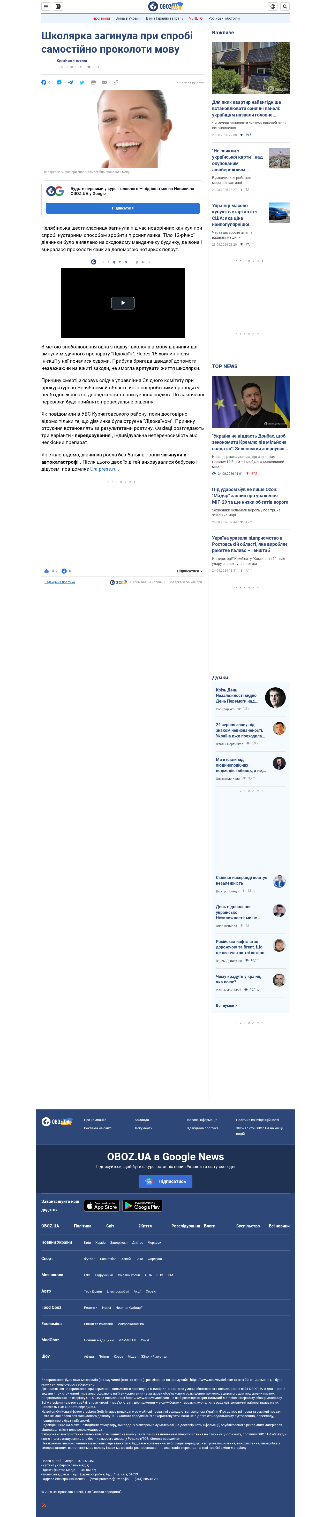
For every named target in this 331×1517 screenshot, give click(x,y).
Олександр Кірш (228, 779)
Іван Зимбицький (228, 990)
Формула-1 (156, 1259)
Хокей (126, 1259)
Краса (118, 1356)
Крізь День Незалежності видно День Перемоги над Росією (236, 696)
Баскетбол (108, 1259)
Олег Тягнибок (226, 926)
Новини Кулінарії (129, 1308)
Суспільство (248, 1226)
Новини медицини (99, 1340)
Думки (220, 677)
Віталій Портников (229, 744)
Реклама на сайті (97, 1128)
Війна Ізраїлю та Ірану (164, 18)
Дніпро (137, 1242)
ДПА (148, 1275)
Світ (110, 1226)
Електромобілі (118, 1291)
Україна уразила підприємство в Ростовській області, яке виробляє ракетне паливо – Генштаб (250, 544)
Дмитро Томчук (227, 891)
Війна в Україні (128, 18)
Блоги (209, 1226)
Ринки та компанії (98, 1324)
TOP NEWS (224, 366)
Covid (145, 1340)
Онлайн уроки (129, 1275)
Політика (83, 1226)
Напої (106, 1308)
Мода (132, 1356)
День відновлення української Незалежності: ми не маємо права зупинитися (240, 912)
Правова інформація (201, 1120)
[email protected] (102, 1479)
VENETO (196, 18)
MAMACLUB (127, 1340)
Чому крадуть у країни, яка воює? (238, 979)
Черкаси (154, 1242)
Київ (87, 1242)
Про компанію (95, 1120)
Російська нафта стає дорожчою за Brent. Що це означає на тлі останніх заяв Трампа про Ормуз (241, 947)
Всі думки (225, 1005)
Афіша (89, 1356)
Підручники (104, 1275)
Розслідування (185, 1226)
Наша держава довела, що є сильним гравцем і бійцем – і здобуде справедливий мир (248, 462)
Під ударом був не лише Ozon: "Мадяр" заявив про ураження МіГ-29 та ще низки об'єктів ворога (250, 496)
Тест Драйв (93, 1291)
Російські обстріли (224, 18)
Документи (144, 1128)
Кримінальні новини (72, 61)
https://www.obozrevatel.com (211, 1380)
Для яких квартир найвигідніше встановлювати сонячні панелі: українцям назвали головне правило (246, 108)
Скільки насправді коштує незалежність (241, 880)
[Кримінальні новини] (118, 584)
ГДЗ (87, 1275)
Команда (142, 1120)
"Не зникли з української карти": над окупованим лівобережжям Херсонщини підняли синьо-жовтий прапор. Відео (237, 160)
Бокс (139, 1259)
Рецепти (90, 1308)
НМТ (171, 1275)
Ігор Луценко (225, 709)
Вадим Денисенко (229, 961)
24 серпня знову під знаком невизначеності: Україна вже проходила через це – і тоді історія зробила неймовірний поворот (239, 730)
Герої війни (101, 18)
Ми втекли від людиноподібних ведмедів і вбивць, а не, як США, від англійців (239, 765)
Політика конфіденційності (257, 1120)
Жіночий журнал (154, 1356)
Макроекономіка (130, 1324)
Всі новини (279, 1226)
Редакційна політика (59, 582)
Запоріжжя (118, 1242)
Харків (100, 1242)
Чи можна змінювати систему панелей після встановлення (249, 125)
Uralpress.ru (103, 469)
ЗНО (159, 1275)
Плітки (104, 1356)
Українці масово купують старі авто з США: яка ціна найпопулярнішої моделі (234, 215)
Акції (137, 1291)
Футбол (89, 1259)
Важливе (223, 32)
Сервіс (151, 1291)
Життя (145, 1226)
